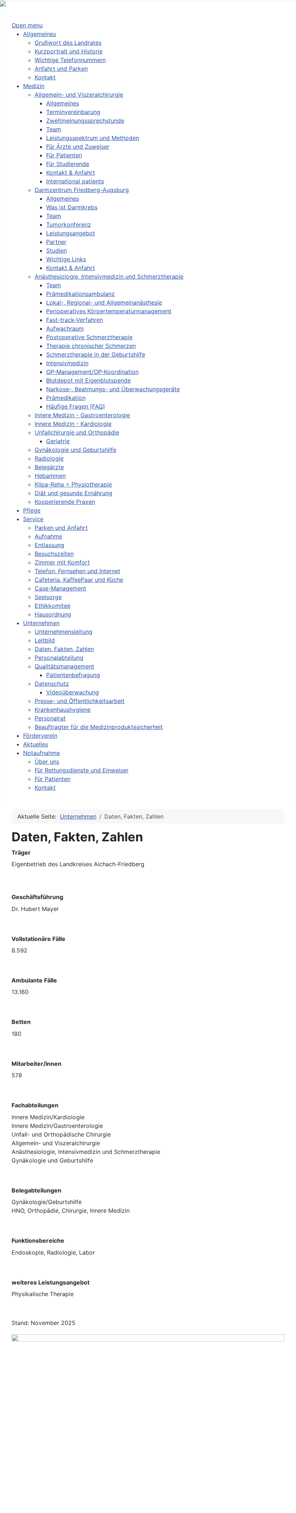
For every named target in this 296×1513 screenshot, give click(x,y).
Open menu (27, 25)
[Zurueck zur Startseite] (32, 4)
